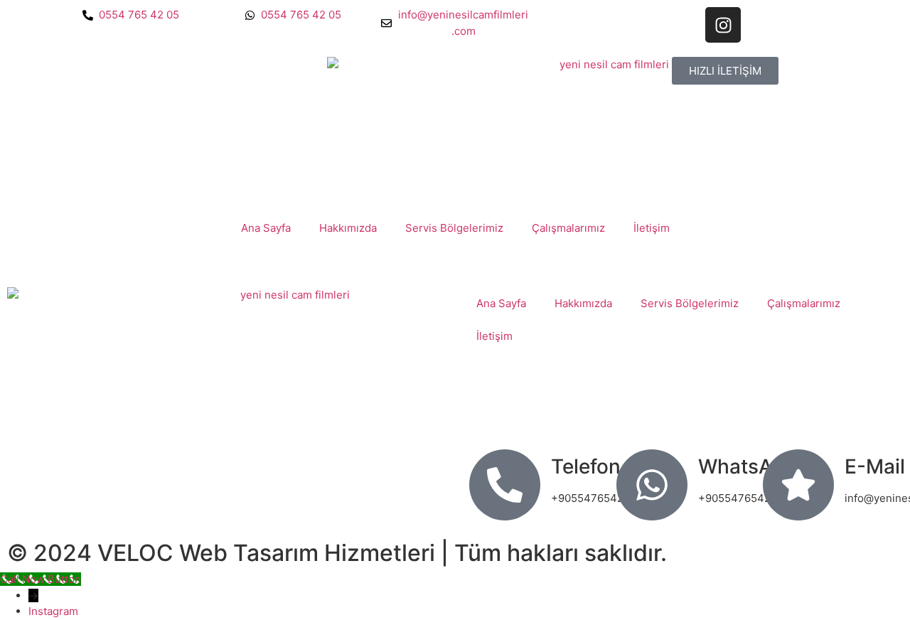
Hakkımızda (348, 228)
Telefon (586, 466)
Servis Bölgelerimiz (454, 228)
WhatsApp (747, 466)
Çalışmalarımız (568, 228)
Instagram (53, 611)
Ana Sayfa (266, 228)
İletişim (651, 228)
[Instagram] (723, 25)
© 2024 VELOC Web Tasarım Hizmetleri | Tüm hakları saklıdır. (337, 553)
